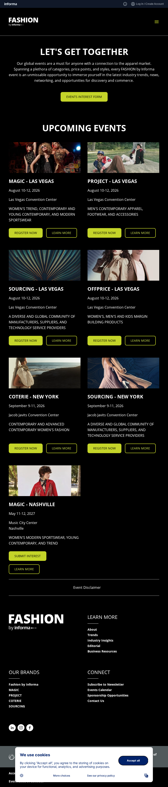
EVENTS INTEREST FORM (84, 97)
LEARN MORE (61, 233)
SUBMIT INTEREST (27, 556)
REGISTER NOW (25, 233)
